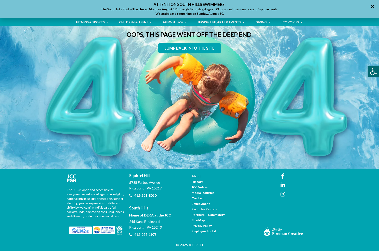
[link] (373, 71)
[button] (372, 6)
